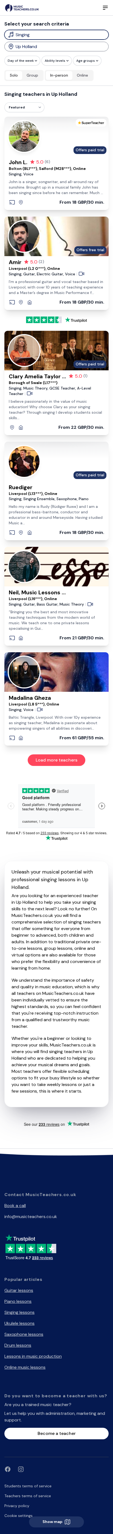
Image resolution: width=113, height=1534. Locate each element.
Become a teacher (57, 1433)
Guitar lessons (18, 1290)
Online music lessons (25, 1367)
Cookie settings (18, 1515)
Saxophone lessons (23, 1334)
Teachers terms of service (27, 1495)
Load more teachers (56, 760)
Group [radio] (32, 75)
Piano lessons (18, 1301)
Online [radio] (82, 75)
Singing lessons (19, 1312)
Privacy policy (16, 1505)
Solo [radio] (14, 75)
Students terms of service (28, 1485)
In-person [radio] (59, 75)
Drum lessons (17, 1345)
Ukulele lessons (19, 1323)
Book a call (15, 1205)
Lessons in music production (33, 1356)
